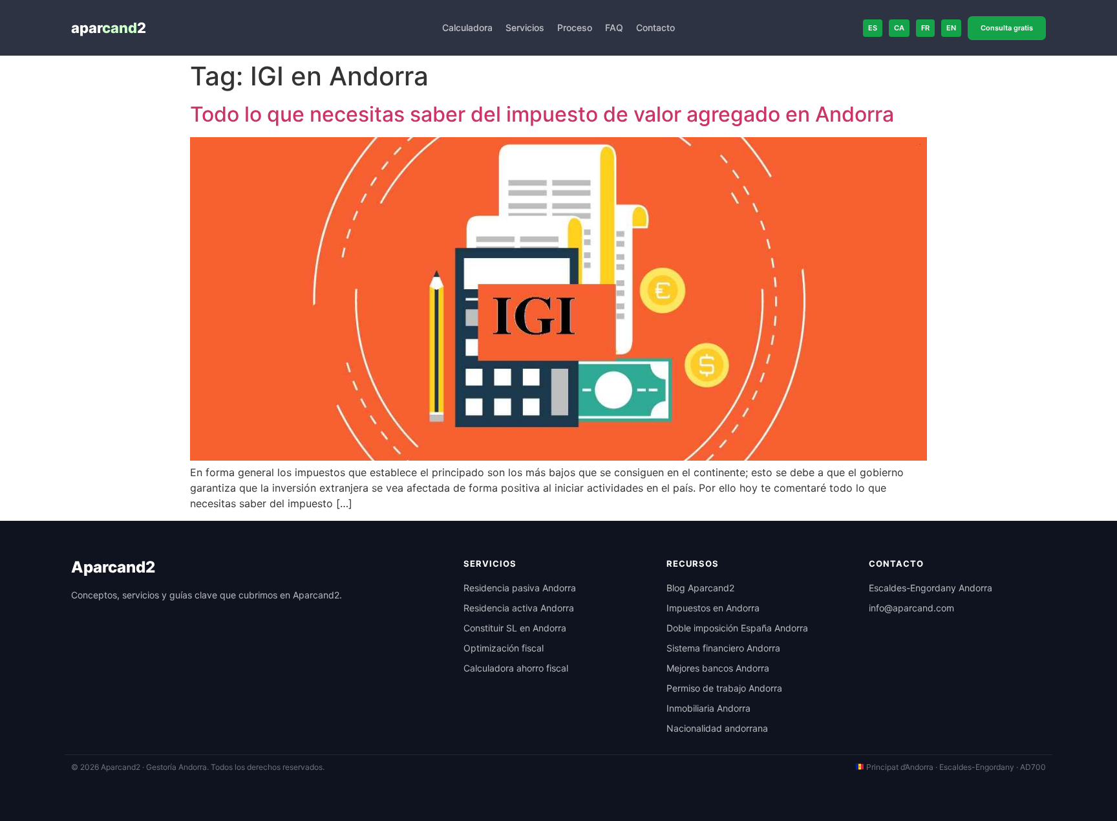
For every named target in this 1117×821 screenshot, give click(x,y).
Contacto (655, 27)
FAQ (614, 27)
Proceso (574, 27)
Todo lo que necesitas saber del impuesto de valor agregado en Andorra (542, 114)
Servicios (524, 27)
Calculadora (467, 27)
